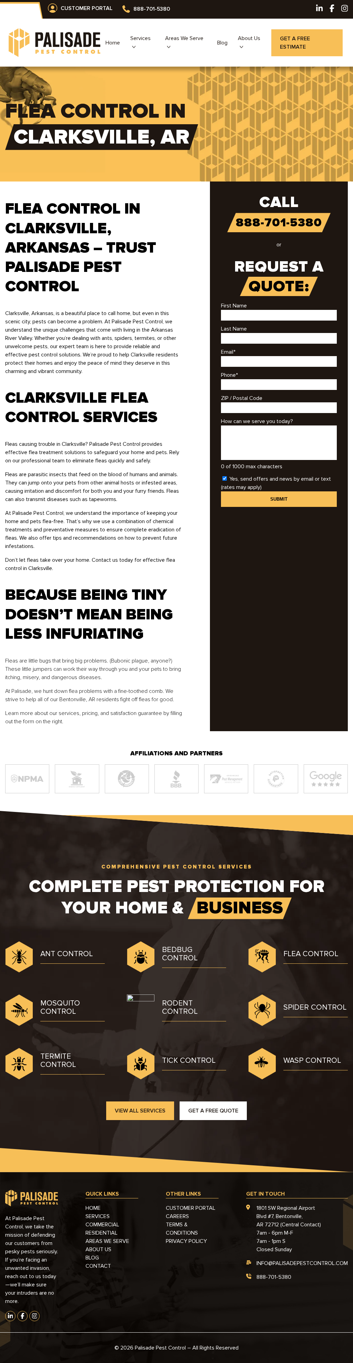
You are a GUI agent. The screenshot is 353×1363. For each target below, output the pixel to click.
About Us (249, 38)
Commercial (102, 1224)
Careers (177, 1216)
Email (228, 352)
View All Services (140, 1110)
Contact (98, 1266)
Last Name (234, 328)
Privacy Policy (186, 1241)
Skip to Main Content (5, 11)
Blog (222, 42)
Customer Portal (86, 8)
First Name (234, 305)
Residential (101, 1232)
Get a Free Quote (213, 1110)
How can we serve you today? (257, 421)
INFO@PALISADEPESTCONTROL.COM (302, 1263)
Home (112, 42)
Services (140, 38)
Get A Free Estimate (295, 42)
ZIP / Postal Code (241, 398)
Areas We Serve (184, 38)
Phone (229, 375)
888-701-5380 (151, 9)
